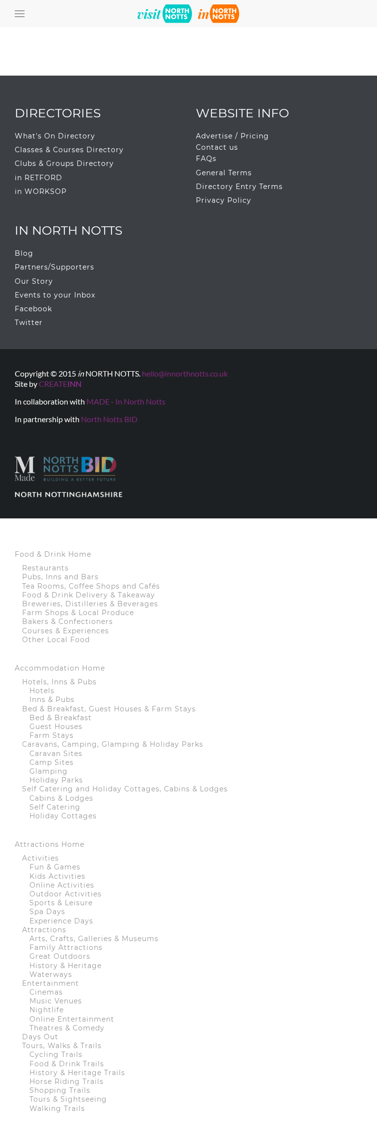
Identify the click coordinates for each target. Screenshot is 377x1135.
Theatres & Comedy (67, 1028)
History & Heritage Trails (77, 1072)
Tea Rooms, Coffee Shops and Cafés (91, 586)
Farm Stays (51, 735)
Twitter (29, 322)
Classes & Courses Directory (69, 149)
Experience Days (61, 921)
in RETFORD (38, 177)
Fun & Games (55, 867)
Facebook (33, 308)
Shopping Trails (59, 1090)
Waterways (50, 974)
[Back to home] (188, 13)
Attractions (44, 929)
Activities (40, 858)
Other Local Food (56, 639)
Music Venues (55, 1001)
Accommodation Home (60, 668)
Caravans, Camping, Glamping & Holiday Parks (112, 744)
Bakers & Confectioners (67, 621)
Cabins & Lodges (61, 798)
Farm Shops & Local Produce (78, 612)
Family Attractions (66, 947)
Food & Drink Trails (66, 1063)
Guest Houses (55, 726)
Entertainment (50, 983)
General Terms (224, 172)
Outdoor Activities (65, 894)
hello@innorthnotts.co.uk (185, 373)
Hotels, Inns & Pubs (59, 681)
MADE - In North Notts (125, 401)
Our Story (34, 281)
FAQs (206, 158)
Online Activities (61, 885)
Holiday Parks (56, 780)
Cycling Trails (55, 1054)
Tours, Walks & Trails (62, 1045)
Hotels (41, 690)
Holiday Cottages (63, 815)
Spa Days (47, 911)
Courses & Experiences (65, 630)
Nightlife (46, 1009)
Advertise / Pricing (232, 136)
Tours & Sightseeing (68, 1099)
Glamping (48, 771)
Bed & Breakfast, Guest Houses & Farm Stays (109, 708)
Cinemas (46, 992)
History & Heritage (65, 965)
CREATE (60, 383)
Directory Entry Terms (239, 186)
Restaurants (45, 568)
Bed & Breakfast (60, 717)
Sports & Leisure (61, 902)
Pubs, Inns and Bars (60, 576)
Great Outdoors (59, 956)
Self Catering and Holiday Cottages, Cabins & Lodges (125, 788)
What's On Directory (55, 136)
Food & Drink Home (53, 554)
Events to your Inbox (55, 295)
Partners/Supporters (54, 267)
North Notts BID (109, 419)
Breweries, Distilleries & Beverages (90, 603)
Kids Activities (57, 876)
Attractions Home (49, 844)
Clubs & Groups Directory (64, 163)
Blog (24, 253)
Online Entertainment (71, 1019)
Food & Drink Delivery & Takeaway (88, 595)
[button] (19, 13)
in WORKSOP (41, 191)
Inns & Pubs (52, 699)
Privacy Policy (223, 200)
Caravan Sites (55, 753)
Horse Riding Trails (66, 1081)
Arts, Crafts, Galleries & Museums (94, 938)
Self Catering (55, 807)
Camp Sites (51, 762)
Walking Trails (57, 1108)
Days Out (40, 1036)
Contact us (217, 147)
